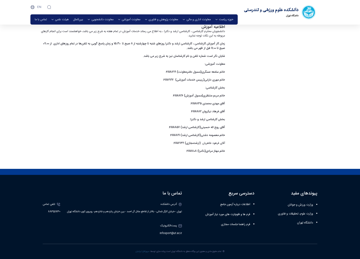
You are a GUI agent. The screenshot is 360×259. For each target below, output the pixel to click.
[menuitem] (224, 19)
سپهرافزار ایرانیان (142, 251)
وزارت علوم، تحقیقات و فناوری (295, 213)
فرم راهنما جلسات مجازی (235, 224)
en (39, 7)
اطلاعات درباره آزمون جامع (235, 204)
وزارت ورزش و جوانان (300, 204)
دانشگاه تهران (305, 222)
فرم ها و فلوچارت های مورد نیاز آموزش (227, 214)
